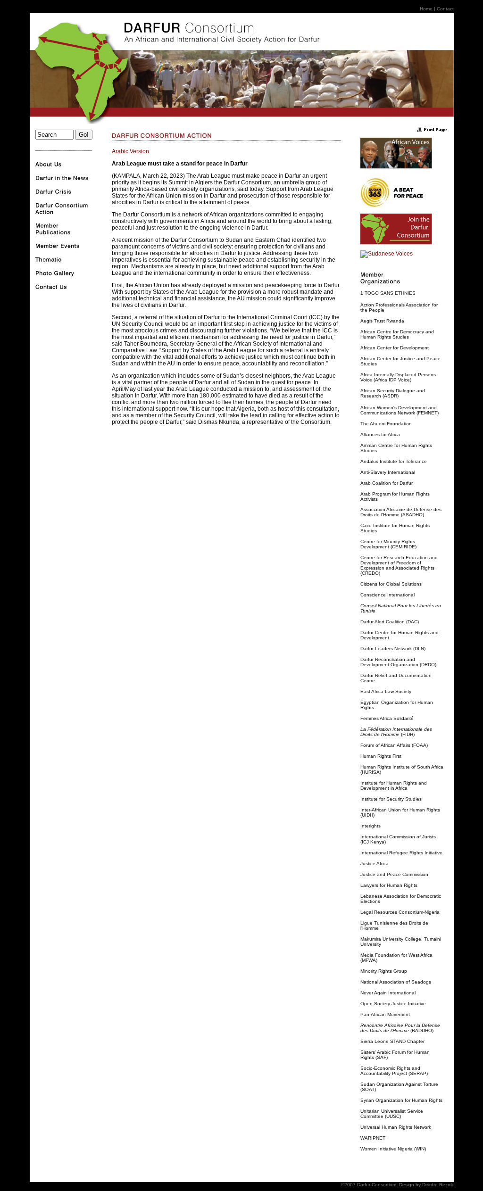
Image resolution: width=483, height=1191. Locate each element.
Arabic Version (130, 151)
